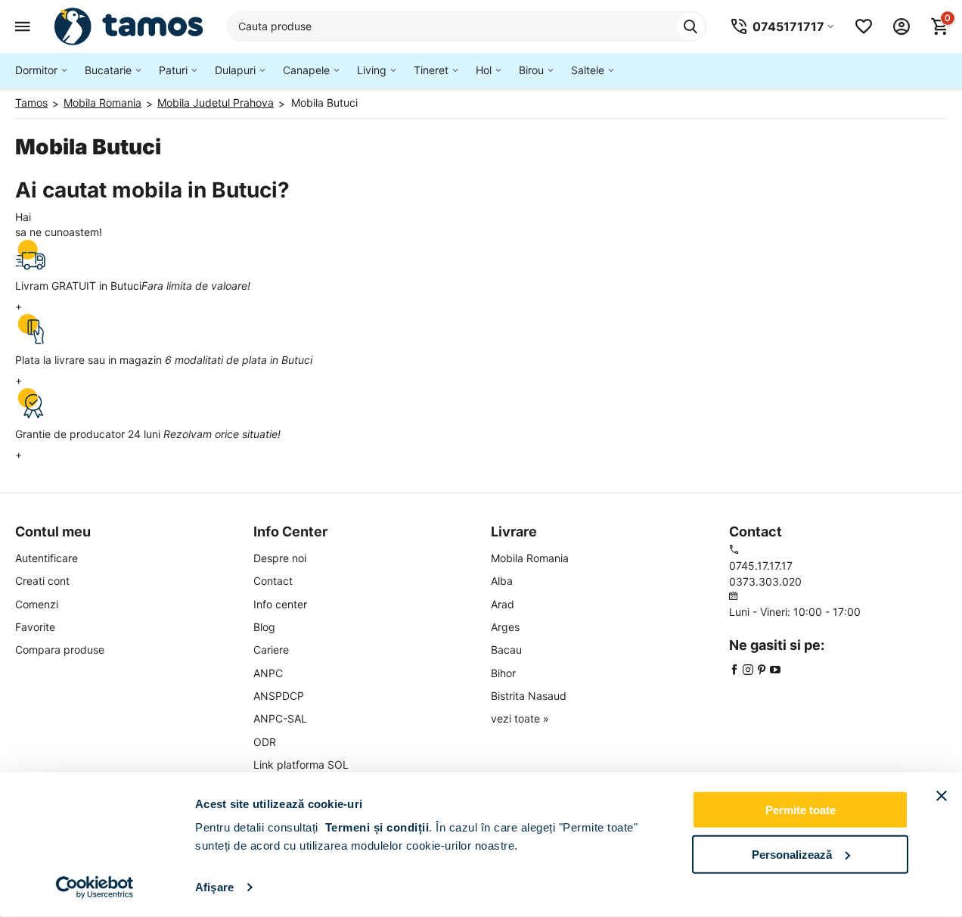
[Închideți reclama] (941, 796)
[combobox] (466, 26)
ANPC (268, 673)
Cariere (271, 649)
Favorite (35, 626)
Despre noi (279, 558)
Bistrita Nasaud (528, 695)
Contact (273, 580)
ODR (264, 741)
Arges (505, 626)
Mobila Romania (530, 558)
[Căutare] (690, 26)
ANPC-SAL (280, 718)
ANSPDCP (278, 695)
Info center (280, 604)
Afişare (214, 887)
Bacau (506, 649)
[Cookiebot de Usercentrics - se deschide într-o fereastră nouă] (95, 887)
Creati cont (42, 580)
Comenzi (36, 604)
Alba (502, 580)
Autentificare (46, 558)
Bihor (503, 673)
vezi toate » (520, 718)
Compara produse (59, 649)
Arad (502, 604)
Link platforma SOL (301, 764)
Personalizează (792, 853)
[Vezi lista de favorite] (864, 26)
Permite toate (800, 810)
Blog (264, 626)
